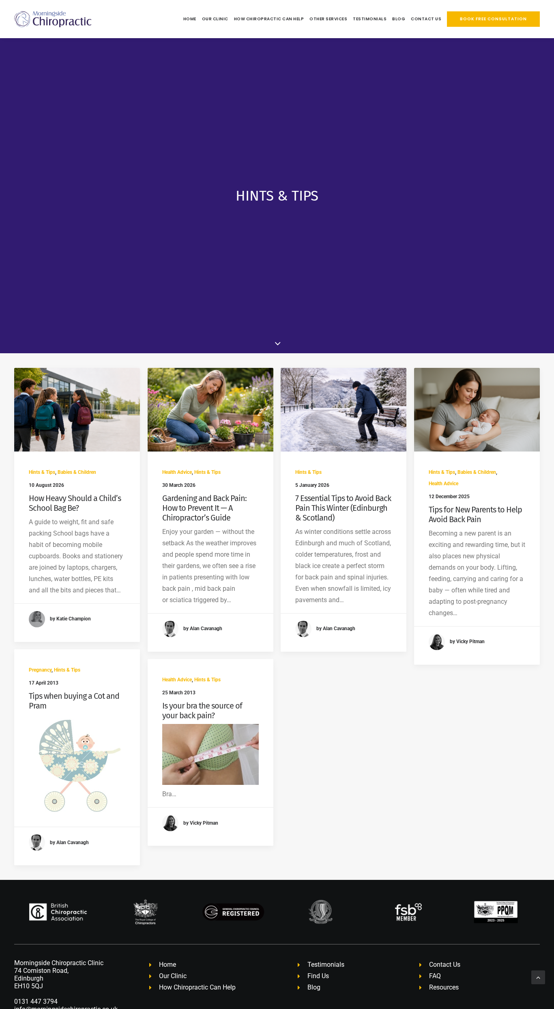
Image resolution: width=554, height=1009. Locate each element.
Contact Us (426, 19)
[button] (77, 410)
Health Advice (177, 472)
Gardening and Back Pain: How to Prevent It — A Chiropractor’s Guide (204, 508)
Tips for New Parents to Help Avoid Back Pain (475, 514)
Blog (398, 19)
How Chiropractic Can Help (269, 19)
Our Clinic (215, 19)
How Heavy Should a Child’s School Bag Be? (75, 503)
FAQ (435, 976)
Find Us (318, 976)
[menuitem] (190, 19)
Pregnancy (40, 670)
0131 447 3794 (36, 1001)
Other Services (328, 19)
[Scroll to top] (538, 977)
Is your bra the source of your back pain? (202, 710)
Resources (444, 987)
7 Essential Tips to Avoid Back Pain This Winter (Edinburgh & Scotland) (343, 508)
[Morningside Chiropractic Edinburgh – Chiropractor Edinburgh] (52, 19)
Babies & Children (77, 472)
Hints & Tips (42, 472)
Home (189, 19)
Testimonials (370, 19)
